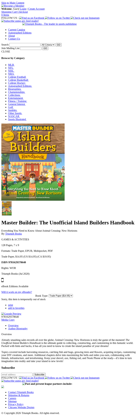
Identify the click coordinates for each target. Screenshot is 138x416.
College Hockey (17, 83)
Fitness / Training (17, 101)
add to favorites (16, 308)
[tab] (72, 325)
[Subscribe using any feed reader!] (20, 20)
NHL (11, 70)
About (11, 35)
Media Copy (8, 319)
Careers (12, 398)
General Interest (17, 104)
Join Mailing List (10, 48)
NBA (11, 73)
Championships (16, 92)
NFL (11, 67)
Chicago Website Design (21, 407)
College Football (17, 76)
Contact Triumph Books (21, 392)
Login (23, 8)
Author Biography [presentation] (18, 328)
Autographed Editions (19, 32)
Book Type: (41, 295)
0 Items (5, 14)
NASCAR (14, 116)
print (10, 305)
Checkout (23, 11)
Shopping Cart (9, 11)
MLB (11, 64)
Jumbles (12, 110)
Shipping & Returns (18, 395)
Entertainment (16, 98)
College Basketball (18, 79)
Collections (14, 95)
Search (5, 44)
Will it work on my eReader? (16, 292)
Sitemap (12, 401)
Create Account (36, 8)
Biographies (15, 89)
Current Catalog (16, 29)
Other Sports (15, 113)
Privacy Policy (16, 404)
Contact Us (14, 38)
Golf (11, 107)
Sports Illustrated (17, 119)
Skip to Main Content (12, 2)
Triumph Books (13, 233)
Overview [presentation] (13, 325)
